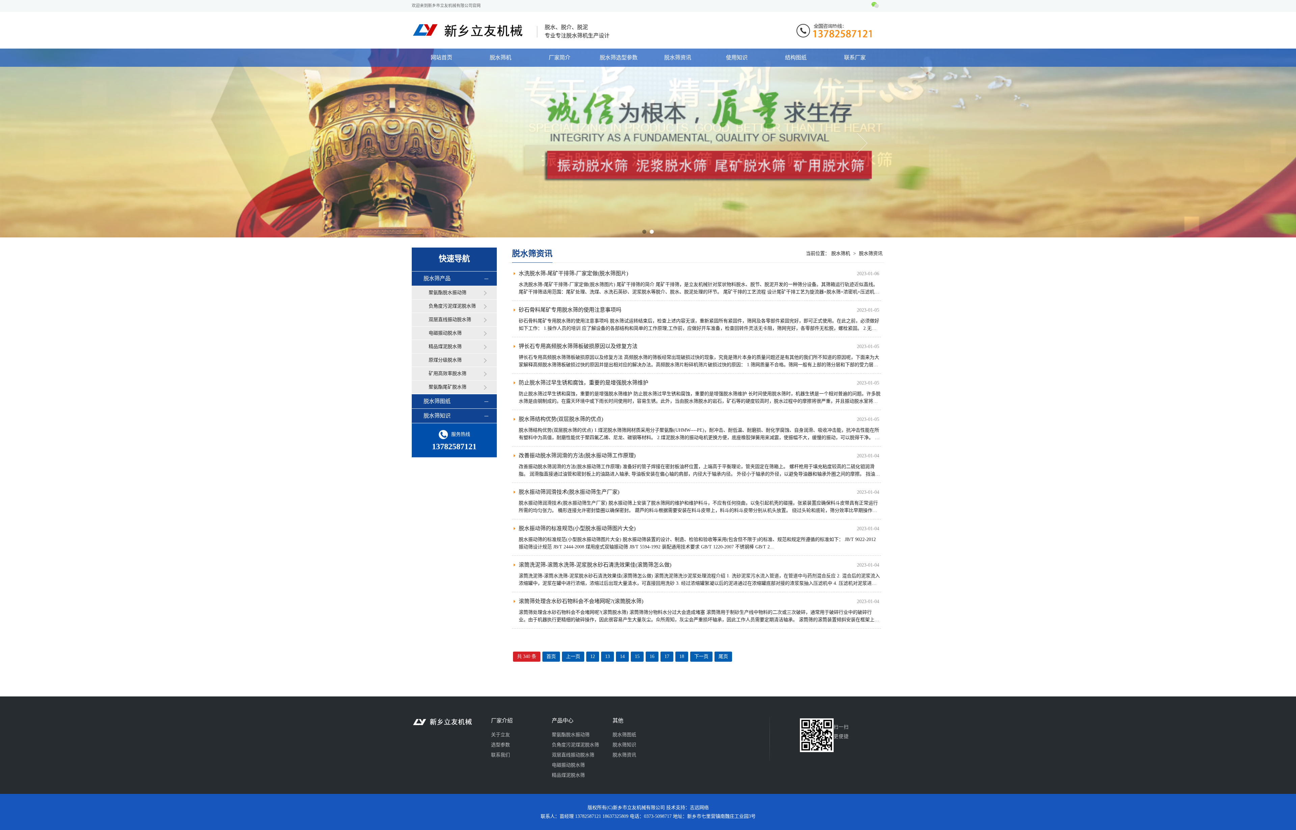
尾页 (723, 656)
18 (681, 656)
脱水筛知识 (437, 416)
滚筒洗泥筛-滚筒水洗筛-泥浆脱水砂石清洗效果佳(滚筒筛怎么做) (595, 565)
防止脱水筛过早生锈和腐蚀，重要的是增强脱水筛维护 (583, 382)
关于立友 (500, 734)
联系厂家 (855, 57)
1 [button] (644, 232)
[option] (648, 143)
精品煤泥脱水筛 (445, 346)
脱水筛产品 (437, 278)
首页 (551, 656)
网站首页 (441, 57)
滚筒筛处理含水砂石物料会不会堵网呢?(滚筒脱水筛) (581, 601)
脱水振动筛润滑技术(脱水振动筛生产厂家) (569, 492)
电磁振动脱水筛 (445, 333)
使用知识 (737, 57)
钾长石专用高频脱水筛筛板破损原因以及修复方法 (578, 346)
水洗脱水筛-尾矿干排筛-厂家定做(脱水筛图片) (573, 273)
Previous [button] (434, 143)
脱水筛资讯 (677, 57)
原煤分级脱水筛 (445, 360)
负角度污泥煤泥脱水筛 (452, 306)
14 (622, 656)
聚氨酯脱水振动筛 (447, 292)
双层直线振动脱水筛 (450, 319)
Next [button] (862, 143)
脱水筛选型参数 (619, 57)
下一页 (701, 656)
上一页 (573, 656)
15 (637, 656)
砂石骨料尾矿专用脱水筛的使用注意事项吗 (570, 310)
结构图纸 (796, 57)
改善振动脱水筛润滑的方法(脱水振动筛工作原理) (577, 455)
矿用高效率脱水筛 (447, 373)
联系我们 (500, 754)
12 (592, 656)
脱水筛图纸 (437, 401)
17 (667, 656)
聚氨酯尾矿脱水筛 (447, 387)
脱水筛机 (500, 57)
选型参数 (500, 744)
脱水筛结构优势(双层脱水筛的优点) (561, 419)
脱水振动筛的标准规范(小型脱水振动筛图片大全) (577, 528)
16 (652, 656)
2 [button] (652, 232)
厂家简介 (559, 57)
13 (607, 656)
